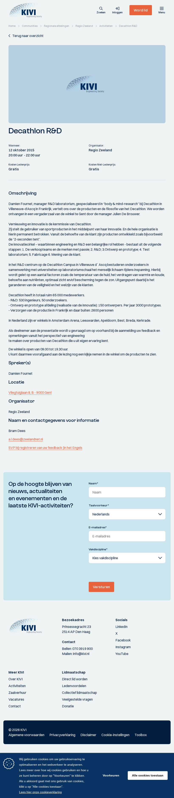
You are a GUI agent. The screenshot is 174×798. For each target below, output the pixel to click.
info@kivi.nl (81, 654)
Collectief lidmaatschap (79, 692)
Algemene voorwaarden (26, 735)
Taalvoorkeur (99, 505)
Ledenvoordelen (74, 686)
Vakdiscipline (98, 549)
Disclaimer (88, 735)
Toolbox (141, 735)
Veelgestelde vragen (77, 699)
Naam (93, 483)
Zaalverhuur (17, 692)
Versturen (101, 587)
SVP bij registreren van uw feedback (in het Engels (45, 447)
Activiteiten (17, 686)
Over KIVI (15, 679)
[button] (101, 10)
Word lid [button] (141, 10)
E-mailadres (98, 527)
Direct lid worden (74, 679)
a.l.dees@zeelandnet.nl (25, 439)
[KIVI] (27, 10)
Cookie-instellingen (115, 735)
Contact (14, 706)
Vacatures (16, 699)
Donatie (68, 706)
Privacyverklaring (62, 735)
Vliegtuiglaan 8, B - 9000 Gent (30, 392)
